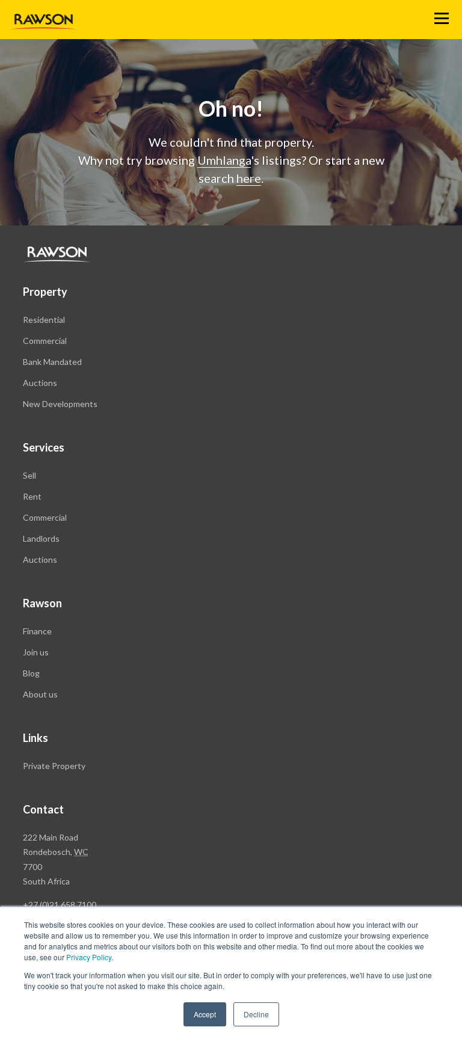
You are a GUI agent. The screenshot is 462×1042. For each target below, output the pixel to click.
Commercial (45, 341)
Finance (37, 631)
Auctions (40, 383)
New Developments (60, 404)
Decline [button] (256, 1014)
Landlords (41, 538)
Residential (44, 319)
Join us (36, 652)
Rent (32, 496)
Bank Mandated (52, 362)
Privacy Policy (88, 957)
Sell (29, 475)
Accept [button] (205, 1014)
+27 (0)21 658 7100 (59, 904)
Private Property (54, 766)
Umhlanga (224, 160)
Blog (31, 673)
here (248, 178)
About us (40, 694)
